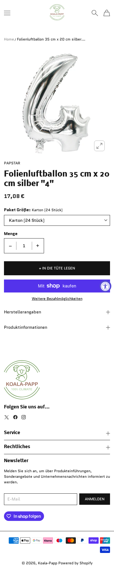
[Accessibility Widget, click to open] (105, 286)
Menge (10, 233)
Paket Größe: (17, 210)
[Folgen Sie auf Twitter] (6, 417)
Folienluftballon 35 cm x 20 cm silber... (51, 39)
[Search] (94, 13)
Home (9, 39)
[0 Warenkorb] (106, 13)
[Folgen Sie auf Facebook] (15, 417)
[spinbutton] (24, 246)
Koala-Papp (47, 563)
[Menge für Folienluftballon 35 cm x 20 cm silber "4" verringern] (10, 246)
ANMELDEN (94, 499)
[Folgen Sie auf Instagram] (23, 417)
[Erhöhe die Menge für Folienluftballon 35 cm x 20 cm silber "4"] (37, 246)
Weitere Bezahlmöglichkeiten (57, 298)
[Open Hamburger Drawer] (7, 13)
